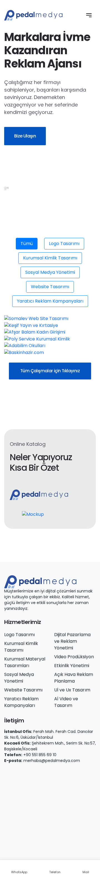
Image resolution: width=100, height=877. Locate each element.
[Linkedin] (37, 772)
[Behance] (44, 772)
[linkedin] (56, 175)
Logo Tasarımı (64, 243)
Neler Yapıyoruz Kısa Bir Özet (41, 462)
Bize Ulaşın (25, 136)
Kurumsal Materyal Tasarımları (24, 662)
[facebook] (7, 175)
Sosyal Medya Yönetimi (50, 272)
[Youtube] (29, 772)
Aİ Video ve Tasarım (66, 702)
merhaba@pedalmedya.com (51, 760)
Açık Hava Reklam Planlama (73, 677)
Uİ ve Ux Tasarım (72, 690)
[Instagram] (21, 772)
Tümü (27, 243)
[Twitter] (13, 772)
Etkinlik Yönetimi (71, 665)
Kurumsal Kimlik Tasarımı (50, 258)
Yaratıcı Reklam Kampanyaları (50, 301)
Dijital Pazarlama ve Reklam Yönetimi (72, 641)
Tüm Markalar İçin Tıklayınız (42, 234)
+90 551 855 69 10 (39, 755)
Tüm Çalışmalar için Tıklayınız (50, 371)
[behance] (68, 175)
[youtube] (44, 175)
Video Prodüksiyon (74, 657)
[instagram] (32, 175)
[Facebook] (6, 772)
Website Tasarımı (50, 286)
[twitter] (19, 175)
